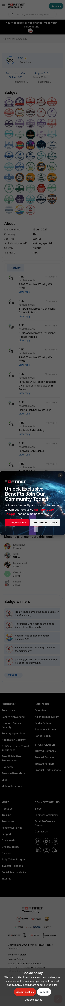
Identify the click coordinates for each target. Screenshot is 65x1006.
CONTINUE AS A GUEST (44, 522)
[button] (32, 999)
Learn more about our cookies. (40, 984)
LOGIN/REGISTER (17, 522)
